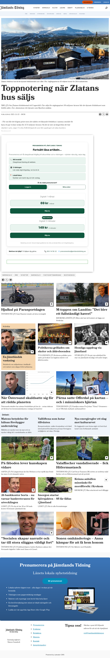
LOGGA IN (106, 2)
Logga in (28, 187)
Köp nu (47, 211)
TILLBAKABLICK (80, 8)
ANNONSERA (97, 2)
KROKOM (32, 13)
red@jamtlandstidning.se (94, 633)
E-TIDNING (90, 8)
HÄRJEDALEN (73, 13)
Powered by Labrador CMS (55, 655)
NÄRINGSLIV (46, 8)
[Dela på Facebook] (100, 114)
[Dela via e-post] (107, 114)
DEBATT (70, 8)
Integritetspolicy (39, 645)
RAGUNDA (82, 13)
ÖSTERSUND (50, 13)
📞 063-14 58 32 (50, 251)
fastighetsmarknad (52, 275)
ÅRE (26, 13)
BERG (65, 13)
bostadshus (69, 275)
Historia (36, 637)
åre (16, 275)
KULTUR (54, 8)
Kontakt (36, 641)
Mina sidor (67, 187)
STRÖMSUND (40, 13)
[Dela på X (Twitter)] (103, 114)
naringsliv (36, 275)
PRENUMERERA (87, 2)
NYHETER (36, 8)
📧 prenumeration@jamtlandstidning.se (72, 251)
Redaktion (37, 633)
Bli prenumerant (55, 581)
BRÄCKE (58, 13)
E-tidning (36, 629)
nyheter (24, 275)
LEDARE (62, 8)
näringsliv (7, 275)
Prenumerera (38, 625)
